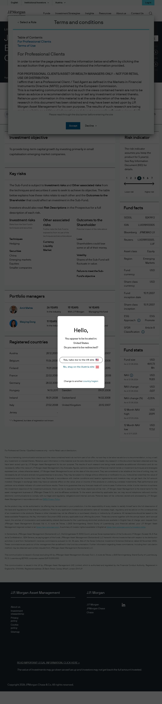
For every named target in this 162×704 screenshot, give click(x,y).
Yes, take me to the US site (78, 360)
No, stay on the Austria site (78, 367)
